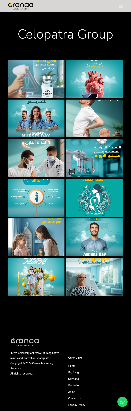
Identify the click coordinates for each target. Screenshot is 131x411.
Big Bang (73, 372)
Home (71, 365)
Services (73, 379)
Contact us (74, 398)
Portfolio (73, 385)
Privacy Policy (76, 405)
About (71, 392)
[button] (121, 6)
